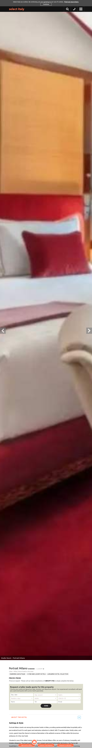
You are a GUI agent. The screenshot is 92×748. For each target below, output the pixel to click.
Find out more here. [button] (71, 2)
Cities (10, 671)
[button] (74, 9)
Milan (15, 671)
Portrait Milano (18, 668)
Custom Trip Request (46, 745)
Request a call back (65, 745)
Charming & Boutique (17, 674)
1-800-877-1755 (49, 681)
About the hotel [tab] (19, 717)
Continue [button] (46, 4)
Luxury (40, 669)
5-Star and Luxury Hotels (36, 674)
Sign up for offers (26, 745)
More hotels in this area (25, 671)
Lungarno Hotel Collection (57, 674)
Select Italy (16, 9)
